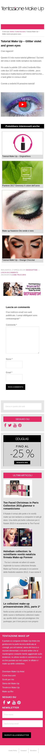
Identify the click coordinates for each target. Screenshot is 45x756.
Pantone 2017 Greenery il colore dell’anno (21, 186)
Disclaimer (33, 750)
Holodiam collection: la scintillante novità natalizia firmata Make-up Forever (19, 554)
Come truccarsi (19, 275)
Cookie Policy (13, 750)
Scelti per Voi (8, 679)
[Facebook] (5, 426)
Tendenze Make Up (11, 687)
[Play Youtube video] (22, 104)
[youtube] (15, 426)
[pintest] (20, 426)
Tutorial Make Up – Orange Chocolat (18, 260)
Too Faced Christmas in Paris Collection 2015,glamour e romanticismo (20, 505)
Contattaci (24, 750)
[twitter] (10, 426)
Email (9, 372)
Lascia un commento (9, 272)
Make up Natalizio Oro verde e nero (18, 231)
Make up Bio (7, 691)
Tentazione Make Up (22, 9)
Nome (9, 359)
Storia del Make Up (10, 683)
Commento (11, 325)
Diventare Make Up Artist (13, 671)
